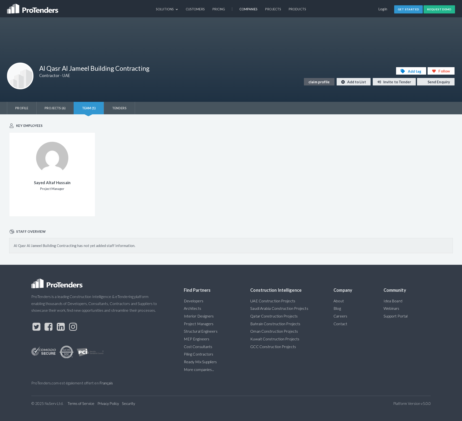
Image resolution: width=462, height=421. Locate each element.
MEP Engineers (196, 339)
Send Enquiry (438, 82)
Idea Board (393, 301)
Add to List (356, 82)
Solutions (165, 9)
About (339, 301)
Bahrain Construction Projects (275, 324)
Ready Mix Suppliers (200, 362)
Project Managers (199, 324)
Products (297, 9)
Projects (273, 9)
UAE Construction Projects (272, 301)
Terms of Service (81, 403)
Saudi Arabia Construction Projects (279, 308)
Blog (337, 308)
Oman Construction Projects (274, 331)
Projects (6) (55, 108)
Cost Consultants (198, 346)
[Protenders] (33, 6)
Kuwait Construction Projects (274, 339)
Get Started (408, 9)
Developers (193, 301)
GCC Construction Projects (273, 346)
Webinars (391, 308)
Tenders (119, 108)
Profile (21, 108)
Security (128, 403)
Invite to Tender (397, 82)
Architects (192, 308)
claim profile (319, 82)
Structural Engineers (201, 331)
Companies (248, 9)
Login (383, 9)
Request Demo (439, 9)
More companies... (199, 369)
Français (106, 383)
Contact (340, 324)
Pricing (218, 9)
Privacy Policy (108, 403)
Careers (340, 316)
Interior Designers (199, 316)
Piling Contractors (198, 354)
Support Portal (396, 316)
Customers (195, 9)
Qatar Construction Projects (274, 316)
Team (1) (89, 108)
